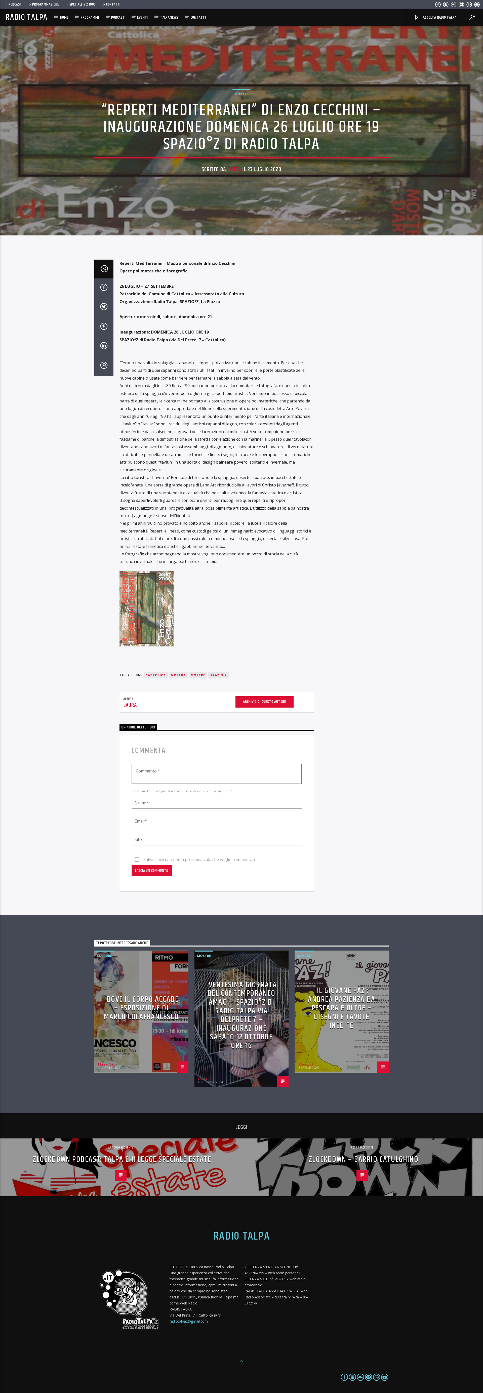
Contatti (113, 4)
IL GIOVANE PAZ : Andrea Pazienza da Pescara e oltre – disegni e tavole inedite (341, 1008)
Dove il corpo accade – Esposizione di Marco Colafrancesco (141, 1008)
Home (64, 17)
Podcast (15, 4)
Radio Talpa (26, 17)
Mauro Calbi (107, 1064)
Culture (104, 955)
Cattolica (156, 675)
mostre (198, 675)
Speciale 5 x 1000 (82, 4)
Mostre (241, 94)
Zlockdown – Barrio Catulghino (363, 1159)
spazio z (218, 675)
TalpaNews (169, 17)
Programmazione (45, 4)
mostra (178, 675)
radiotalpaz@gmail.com (189, 1321)
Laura (234, 169)
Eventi (142, 17)
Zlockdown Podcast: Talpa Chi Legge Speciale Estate (122, 1159)
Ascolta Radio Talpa (439, 17)
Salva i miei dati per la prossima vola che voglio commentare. (200, 859)
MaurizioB (306, 1064)
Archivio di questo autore (264, 702)
